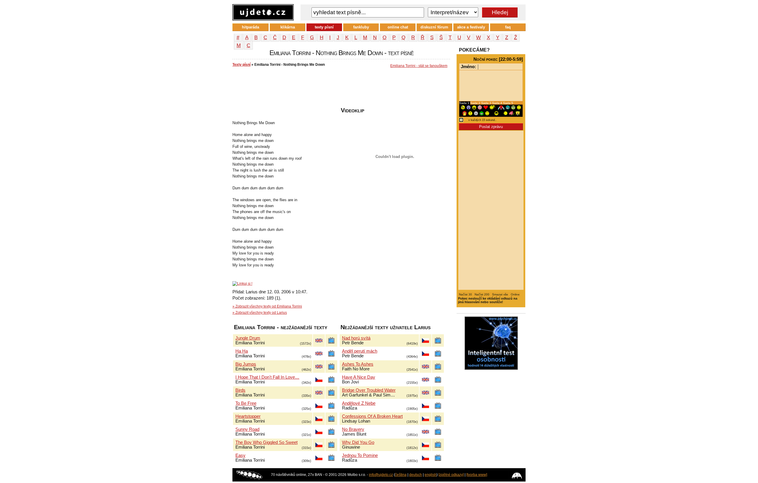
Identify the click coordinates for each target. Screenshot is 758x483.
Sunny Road (247, 429)
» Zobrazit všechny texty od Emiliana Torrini (267, 306)
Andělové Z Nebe (358, 403)
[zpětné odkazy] (451, 475)
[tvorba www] (476, 475)
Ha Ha (241, 351)
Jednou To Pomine (360, 455)
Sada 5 (508, 103)
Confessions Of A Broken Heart (372, 416)
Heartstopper (248, 416)
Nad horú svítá (356, 338)
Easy (240, 455)
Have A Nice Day (358, 377)
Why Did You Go (358, 442)
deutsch (415, 475)
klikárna (287, 27)
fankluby (361, 27)
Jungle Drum (247, 338)
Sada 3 (486, 103)
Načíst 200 (482, 294)
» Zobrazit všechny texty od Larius (259, 313)
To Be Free (245, 403)
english (430, 475)
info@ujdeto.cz (381, 475)
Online (515, 294)
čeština (401, 475)
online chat (398, 27)
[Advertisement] (340, 89)
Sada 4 (497, 103)
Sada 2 (475, 103)
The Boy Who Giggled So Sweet (266, 442)
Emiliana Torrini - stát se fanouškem (418, 66)
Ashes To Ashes (357, 364)
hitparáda (250, 27)
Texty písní (241, 65)
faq (508, 27)
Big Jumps (245, 364)
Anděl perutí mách (359, 351)
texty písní (324, 27)
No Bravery (353, 429)
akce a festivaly (471, 27)
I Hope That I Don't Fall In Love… (267, 377)
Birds (240, 390)
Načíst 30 (466, 294)
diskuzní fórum (434, 27)
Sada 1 (464, 103)
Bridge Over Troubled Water (369, 390)
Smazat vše (500, 294)
